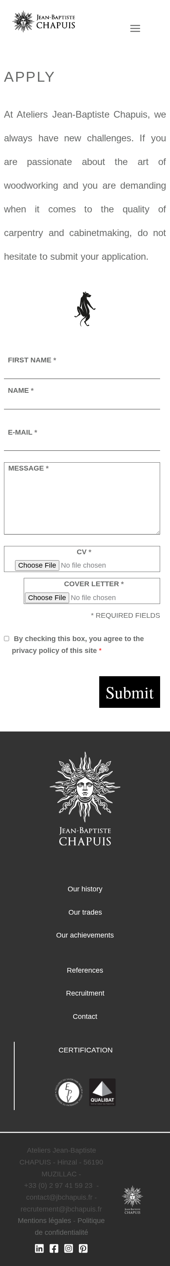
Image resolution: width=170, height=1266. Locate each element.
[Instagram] (69, 1248)
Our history (85, 889)
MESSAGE (28, 468)
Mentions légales (44, 1221)
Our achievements (85, 935)
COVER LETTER (94, 584)
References (85, 970)
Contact (85, 1016)
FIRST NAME (32, 360)
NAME (21, 390)
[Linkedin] (39, 1248)
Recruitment (85, 993)
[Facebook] (54, 1248)
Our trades (85, 912)
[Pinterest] (83, 1248)
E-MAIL (22, 432)
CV (84, 552)
